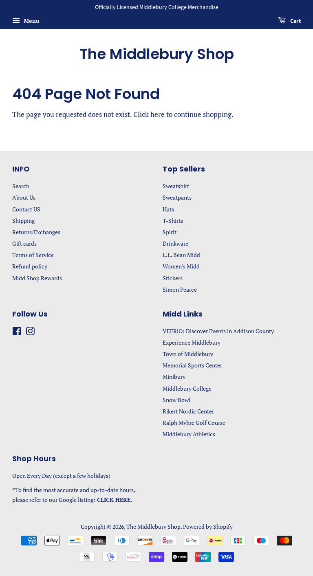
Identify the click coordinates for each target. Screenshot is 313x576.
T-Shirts (173, 220)
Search (20, 186)
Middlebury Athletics (189, 434)
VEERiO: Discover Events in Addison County (218, 331)
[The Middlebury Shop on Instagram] (30, 332)
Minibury (174, 376)
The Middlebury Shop (156, 54)
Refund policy (29, 266)
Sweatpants (177, 197)
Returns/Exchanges (36, 232)
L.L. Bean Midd (181, 255)
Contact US (26, 209)
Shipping (23, 220)
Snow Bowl (176, 400)
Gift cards (24, 243)
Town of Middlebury (188, 354)
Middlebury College (187, 388)
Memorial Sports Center (192, 365)
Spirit (169, 232)
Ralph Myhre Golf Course (194, 423)
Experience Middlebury (191, 342)
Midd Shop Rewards (37, 278)
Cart (295, 21)
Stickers (173, 278)
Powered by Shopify (208, 526)
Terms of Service (33, 255)
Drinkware (175, 243)
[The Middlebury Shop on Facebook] (17, 332)
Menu (31, 20)
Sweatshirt (176, 186)
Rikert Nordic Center (188, 411)
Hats (168, 209)
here (157, 114)
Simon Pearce (180, 289)
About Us (23, 197)
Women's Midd (181, 266)
